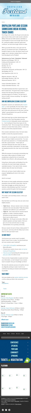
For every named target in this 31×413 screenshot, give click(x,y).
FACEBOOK (10, 325)
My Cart (18, 333)
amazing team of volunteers (10, 399)
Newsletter (9, 410)
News (8, 333)
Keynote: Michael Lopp (7, 314)
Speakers (14, 345)
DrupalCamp (12, 251)
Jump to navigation (16, 1)
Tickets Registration (12, 360)
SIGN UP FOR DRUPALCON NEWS (8, 327)
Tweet (4, 288)
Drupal (2, 404)
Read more (4, 320)
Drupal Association (19, 398)
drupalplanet (5, 283)
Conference (14, 342)
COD (5, 401)
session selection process (21, 277)
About (4, 333)
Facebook (6, 410)
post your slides (7, 254)
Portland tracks (6, 121)
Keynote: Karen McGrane (7, 308)
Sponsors (14, 355)
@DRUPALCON (11, 323)
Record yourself (7, 253)
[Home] (15, 16)
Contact (13, 333)
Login (22, 333)
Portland (14, 349)
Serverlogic (17, 401)
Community (14, 352)
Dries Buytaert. (18, 404)
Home (3, 22)
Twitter (3, 410)
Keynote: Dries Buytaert (7, 298)
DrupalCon (3, 398)
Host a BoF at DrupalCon (10, 245)
